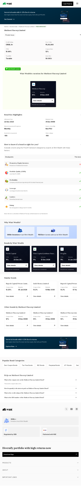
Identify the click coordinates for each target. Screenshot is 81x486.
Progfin (63, 253)
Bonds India (13, 26)
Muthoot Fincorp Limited (26, 26)
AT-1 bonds (68, 365)
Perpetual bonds (54, 365)
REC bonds (40, 365)
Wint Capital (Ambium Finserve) (45, 253)
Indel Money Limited (41, 284)
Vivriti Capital (11, 253)
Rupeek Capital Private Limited (17, 284)
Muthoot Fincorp (38, 89)
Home (6, 26)
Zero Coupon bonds (10, 365)
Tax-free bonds (27, 365)
